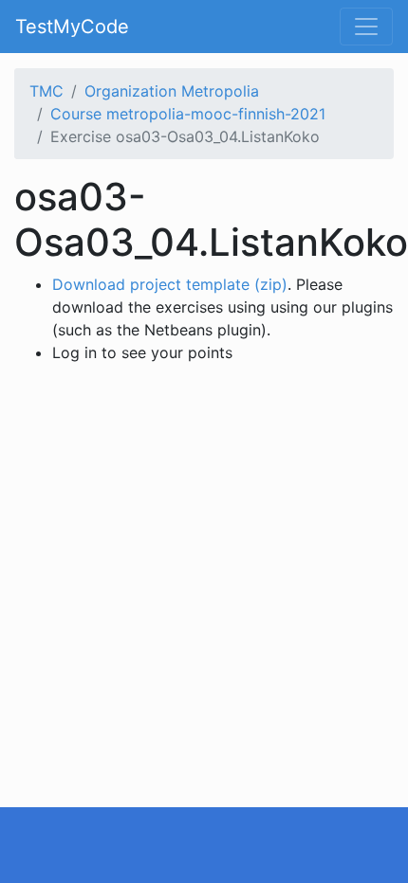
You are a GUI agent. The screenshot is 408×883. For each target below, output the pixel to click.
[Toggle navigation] (366, 26)
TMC (46, 90)
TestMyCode (72, 26)
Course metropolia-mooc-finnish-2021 (187, 113)
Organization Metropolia (171, 90)
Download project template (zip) (169, 284)
